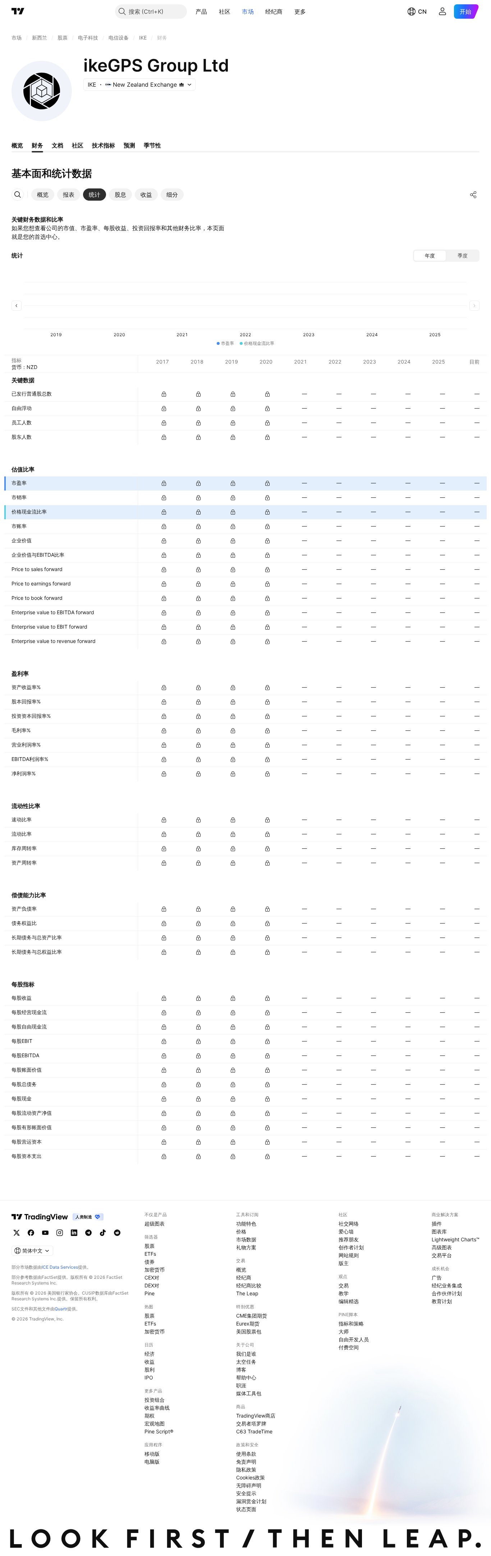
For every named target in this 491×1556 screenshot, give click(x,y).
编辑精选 (349, 1301)
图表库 (439, 1231)
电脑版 (152, 1462)
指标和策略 (351, 1323)
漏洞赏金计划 (251, 1501)
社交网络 (349, 1223)
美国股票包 (248, 1331)
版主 (344, 1263)
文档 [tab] (57, 145)
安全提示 (246, 1493)
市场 (248, 11)
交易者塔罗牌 (251, 1423)
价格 (241, 1231)
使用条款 (246, 1454)
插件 (437, 1223)
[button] (213, 11)
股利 (149, 1369)
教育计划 (442, 1301)
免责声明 (246, 1462)
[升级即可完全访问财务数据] (164, 394)
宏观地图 (154, 1423)
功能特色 (246, 1223)
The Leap (247, 1293)
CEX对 (151, 1277)
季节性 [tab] (152, 145)
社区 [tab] (77, 145)
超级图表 (154, 1223)
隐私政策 (246, 1469)
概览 (241, 1270)
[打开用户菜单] (442, 11)
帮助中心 (246, 1377)
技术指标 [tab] (103, 145)
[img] (181, 84)
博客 (241, 1369)
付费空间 (349, 1347)
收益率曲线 (157, 1408)
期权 (149, 1416)
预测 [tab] (129, 145)
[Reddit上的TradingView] (117, 1233)
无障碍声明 (248, 1485)
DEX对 (151, 1285)
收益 (149, 1362)
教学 (344, 1293)
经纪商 (274, 11)
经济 (149, 1354)
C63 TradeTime (254, 1431)
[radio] (430, 256)
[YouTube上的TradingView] (45, 1233)
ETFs (150, 1254)
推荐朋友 (349, 1239)
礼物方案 (246, 1247)
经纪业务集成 (447, 1285)
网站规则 (349, 1255)
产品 (201, 11)
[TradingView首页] (18, 11)
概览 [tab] (17, 145)
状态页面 (246, 1509)
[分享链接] (473, 194)
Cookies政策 (250, 1477)
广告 (437, 1277)
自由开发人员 (354, 1339)
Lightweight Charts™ (455, 1239)
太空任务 (246, 1362)
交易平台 (442, 1255)
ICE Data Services (60, 1267)
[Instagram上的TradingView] (60, 1233)
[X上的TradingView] (17, 1233)
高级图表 (442, 1247)
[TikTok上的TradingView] (103, 1233)
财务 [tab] (37, 145)
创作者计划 (351, 1247)
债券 (149, 1262)
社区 (225, 11)
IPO (148, 1377)
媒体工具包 (248, 1393)
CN (422, 11)
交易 (344, 1285)
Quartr (61, 1308)
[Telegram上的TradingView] (88, 1233)
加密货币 (154, 1270)
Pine (149, 1293)
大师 (344, 1331)
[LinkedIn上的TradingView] (74, 1233)
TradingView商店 (255, 1416)
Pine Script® (158, 1431)
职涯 (241, 1385)
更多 (300, 11)
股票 (149, 1246)
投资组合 (154, 1400)
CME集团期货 (251, 1316)
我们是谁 (246, 1354)
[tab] (42, 194)
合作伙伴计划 (447, 1293)
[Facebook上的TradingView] (31, 1233)
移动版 (152, 1454)
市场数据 (246, 1239)
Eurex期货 (248, 1323)
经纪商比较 (248, 1285)
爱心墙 (346, 1231)
